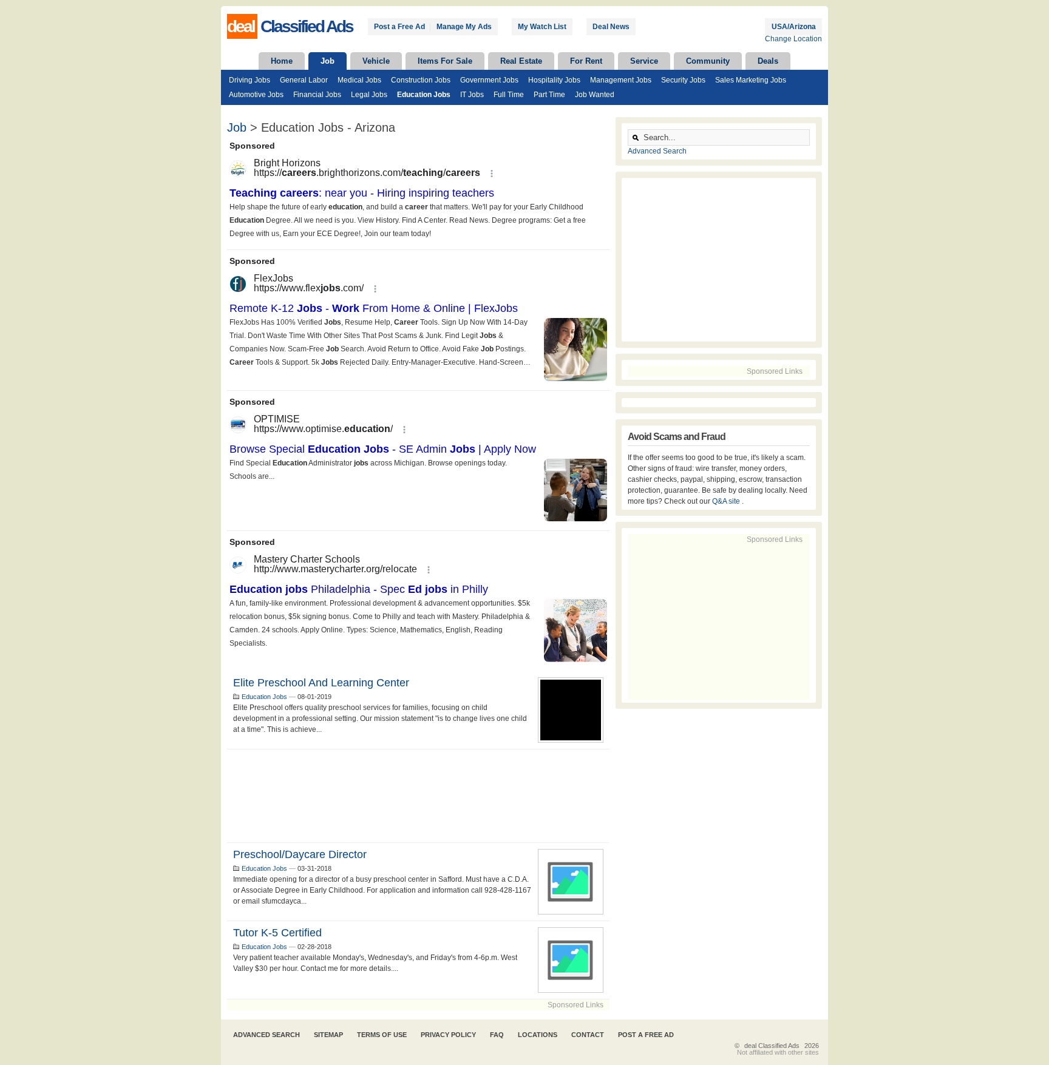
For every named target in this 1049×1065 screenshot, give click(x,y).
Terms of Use (382, 1034)
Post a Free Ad (399, 26)
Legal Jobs (369, 94)
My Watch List (542, 26)
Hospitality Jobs (554, 80)
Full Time (509, 94)
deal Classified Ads (771, 1045)
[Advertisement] (418, 796)
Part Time (549, 94)
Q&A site (727, 501)
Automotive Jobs (256, 94)
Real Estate (521, 61)
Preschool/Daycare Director (300, 854)
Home (282, 61)
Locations (537, 1034)
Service (644, 61)
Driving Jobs (249, 80)
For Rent (586, 61)
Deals (768, 61)
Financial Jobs (317, 94)
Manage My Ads (464, 26)
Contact (587, 1034)
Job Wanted (594, 94)
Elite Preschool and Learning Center (321, 683)
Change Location (793, 38)
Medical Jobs (359, 80)
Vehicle (376, 61)
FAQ (497, 1034)
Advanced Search (657, 151)
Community (708, 61)
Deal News (611, 26)
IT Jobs (472, 94)
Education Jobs (423, 94)
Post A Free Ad (646, 1034)
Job (327, 61)
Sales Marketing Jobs (750, 80)
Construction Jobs (420, 80)
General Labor (304, 80)
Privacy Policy (448, 1034)
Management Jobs (620, 80)
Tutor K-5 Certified (277, 933)
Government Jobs (489, 80)
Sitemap (328, 1034)
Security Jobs (683, 80)
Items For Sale (445, 61)
